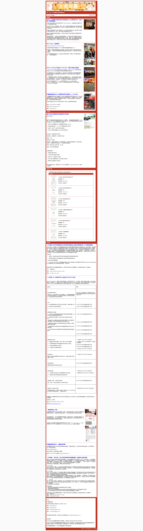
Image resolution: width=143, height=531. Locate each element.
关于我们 (48, 15)
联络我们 (53, 15)
